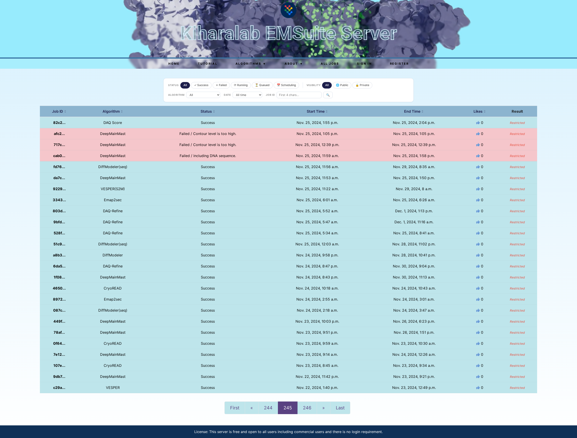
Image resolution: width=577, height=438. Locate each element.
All (185, 85)
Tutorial (207, 63)
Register (399, 63)
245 (288, 408)
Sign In (364, 63)
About (293, 63)
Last (340, 408)
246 (307, 408)
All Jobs (330, 63)
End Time (414, 111)
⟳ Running (241, 85)
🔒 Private (362, 85)
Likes (480, 111)
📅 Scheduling (286, 85)
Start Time (317, 111)
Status (208, 111)
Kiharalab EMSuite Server (288, 33)
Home (174, 63)
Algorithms (251, 63)
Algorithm (113, 111)
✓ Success (201, 85)
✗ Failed (221, 85)
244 (268, 408)
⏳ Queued (262, 85)
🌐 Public (342, 85)
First (234, 408)
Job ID (59, 111)
